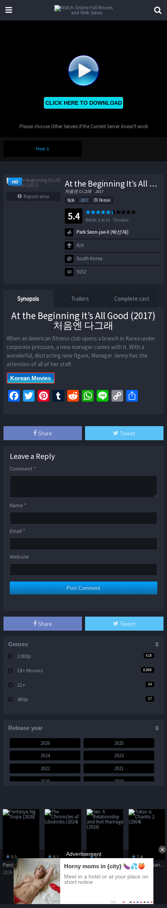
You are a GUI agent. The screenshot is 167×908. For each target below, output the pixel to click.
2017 (84, 200)
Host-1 (42, 149)
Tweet (127, 433)
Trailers (80, 298)
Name (18, 505)
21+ (21, 685)
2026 (45, 743)
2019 (119, 781)
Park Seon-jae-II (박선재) (103, 232)
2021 (119, 768)
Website (19, 556)
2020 (45, 781)
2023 (119, 755)
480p (22, 699)
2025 (119, 743)
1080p (24, 656)
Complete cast (132, 298)
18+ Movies (30, 670)
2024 (45, 755)
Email (17, 530)
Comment (23, 468)
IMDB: (91, 220)
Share (44, 433)
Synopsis (28, 298)
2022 (45, 768)
